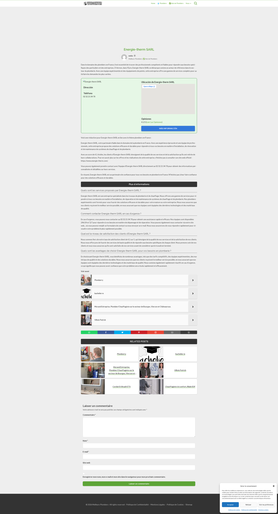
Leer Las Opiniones (154, 122)
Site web (86, 463)
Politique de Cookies (234, 510)
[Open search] (195, 3)
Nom (85, 441)
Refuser (248, 505)
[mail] (172, 332)
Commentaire (89, 415)
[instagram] (155, 332)
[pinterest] (139, 332)
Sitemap (189, 504)
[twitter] (122, 332)
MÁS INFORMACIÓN (168, 128)
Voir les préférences (266, 505)
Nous (187, 3)
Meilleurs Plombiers (135, 59)
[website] (134, 56)
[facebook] (106, 332)
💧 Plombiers (162, 3)
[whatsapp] (89, 332)
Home (153, 3)
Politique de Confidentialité (249, 510)
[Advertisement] (139, 24)
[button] (274, 486)
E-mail (86, 452)
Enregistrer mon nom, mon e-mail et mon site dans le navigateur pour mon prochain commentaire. (124, 477)
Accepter (230, 505)
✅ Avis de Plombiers (176, 3)
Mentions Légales (263, 510)
